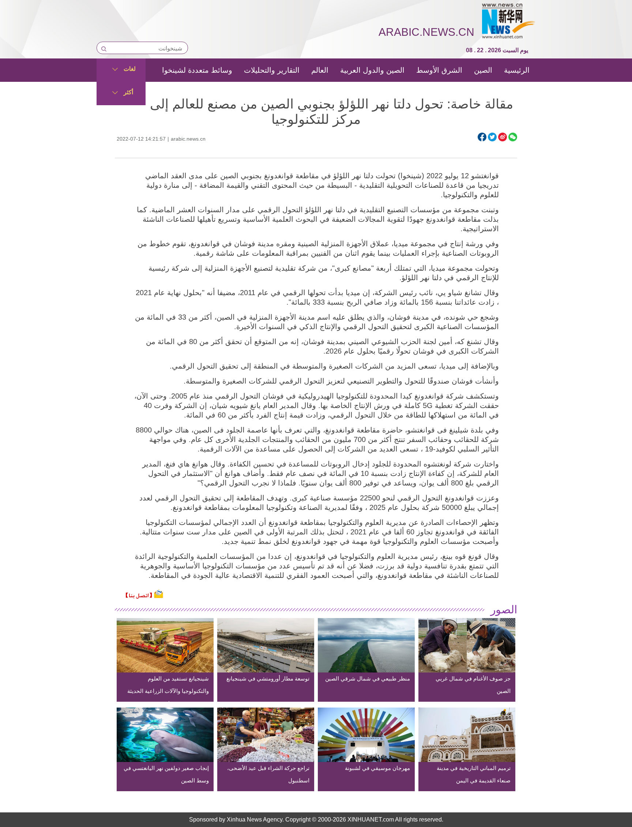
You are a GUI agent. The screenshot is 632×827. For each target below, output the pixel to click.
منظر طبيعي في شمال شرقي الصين (367, 678)
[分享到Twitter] (492, 137)
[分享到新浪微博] (502, 137)
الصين (483, 70)
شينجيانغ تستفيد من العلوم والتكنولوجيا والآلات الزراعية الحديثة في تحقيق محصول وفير (168, 690)
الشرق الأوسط (439, 70)
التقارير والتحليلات (272, 70)
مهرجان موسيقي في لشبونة (377, 768)
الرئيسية (517, 70)
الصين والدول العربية (372, 70)
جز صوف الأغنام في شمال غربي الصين (473, 684)
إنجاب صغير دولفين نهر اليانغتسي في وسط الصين (166, 774)
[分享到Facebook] (482, 137)
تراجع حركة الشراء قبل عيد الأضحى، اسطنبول (268, 774)
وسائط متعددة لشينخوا (197, 70)
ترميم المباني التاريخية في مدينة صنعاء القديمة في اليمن (474, 774)
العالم (319, 70)
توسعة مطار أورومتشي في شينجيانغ (267, 678)
